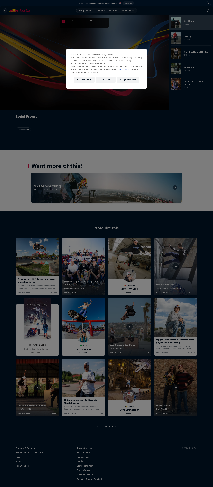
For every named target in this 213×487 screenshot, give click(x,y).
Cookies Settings (84, 80)
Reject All (106, 80)
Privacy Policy (122, 69)
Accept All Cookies (128, 80)
